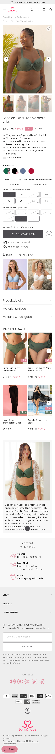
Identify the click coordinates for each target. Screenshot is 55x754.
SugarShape (8, 17)
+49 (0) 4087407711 (29, 557)
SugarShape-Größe (39, 184)
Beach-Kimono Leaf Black (38, 421)
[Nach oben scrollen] (51, 750)
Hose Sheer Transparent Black (12, 421)
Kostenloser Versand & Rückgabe (30, 2)
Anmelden (27, 646)
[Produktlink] (15, 274)
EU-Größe (14, 184)
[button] (4, 9)
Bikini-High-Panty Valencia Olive (11, 369)
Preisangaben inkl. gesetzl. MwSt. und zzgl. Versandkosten (21, 742)
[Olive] (6, 171)
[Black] (15, 171)
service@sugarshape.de (30, 578)
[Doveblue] (23, 171)
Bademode (22, 17)
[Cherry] (31, 171)
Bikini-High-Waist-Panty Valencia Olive (39, 369)
